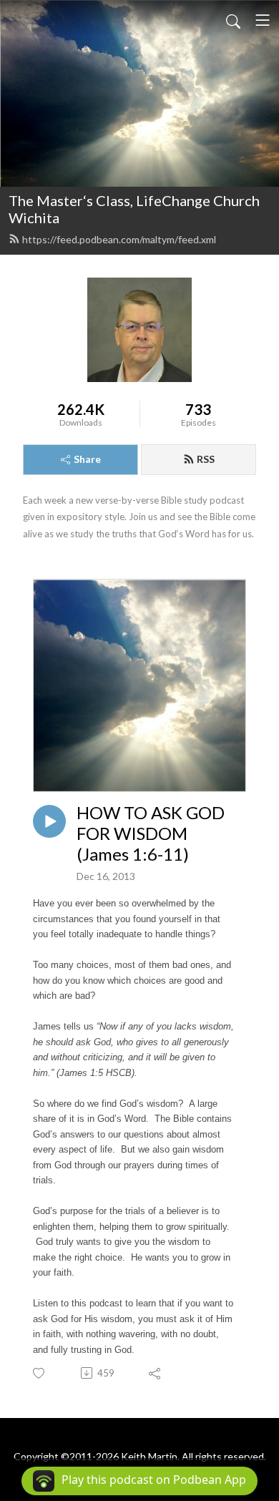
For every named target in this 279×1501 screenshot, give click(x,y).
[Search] (233, 20)
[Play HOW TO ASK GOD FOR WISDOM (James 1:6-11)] (49, 821)
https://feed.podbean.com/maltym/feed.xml (119, 239)
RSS (206, 459)
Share (87, 459)
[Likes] (39, 1373)
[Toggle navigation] (262, 20)
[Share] (155, 1373)
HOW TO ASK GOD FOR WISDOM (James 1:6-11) (151, 833)
